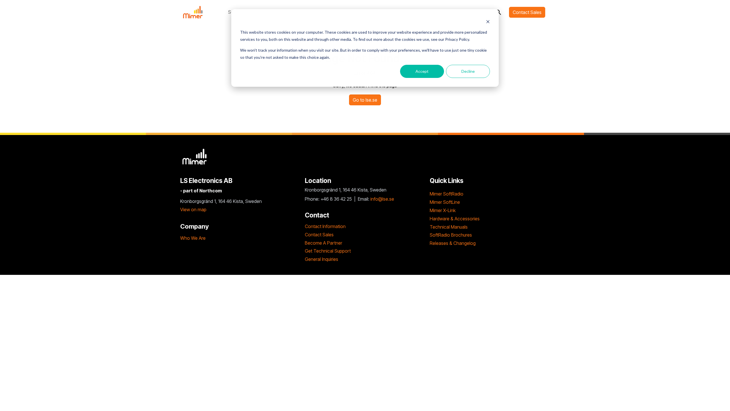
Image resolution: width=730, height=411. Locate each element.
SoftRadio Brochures (451, 235)
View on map (193, 209)
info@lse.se (382, 199)
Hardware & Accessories (455, 218)
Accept (422, 71)
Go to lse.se (365, 100)
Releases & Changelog (453, 243)
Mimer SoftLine (445, 202)
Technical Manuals (449, 227)
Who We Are (193, 238)
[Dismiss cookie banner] (488, 21)
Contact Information (325, 226)
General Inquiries (321, 259)
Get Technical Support (328, 251)
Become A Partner (323, 243)
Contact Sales (527, 12)
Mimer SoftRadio (446, 194)
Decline (468, 71)
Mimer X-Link (443, 210)
